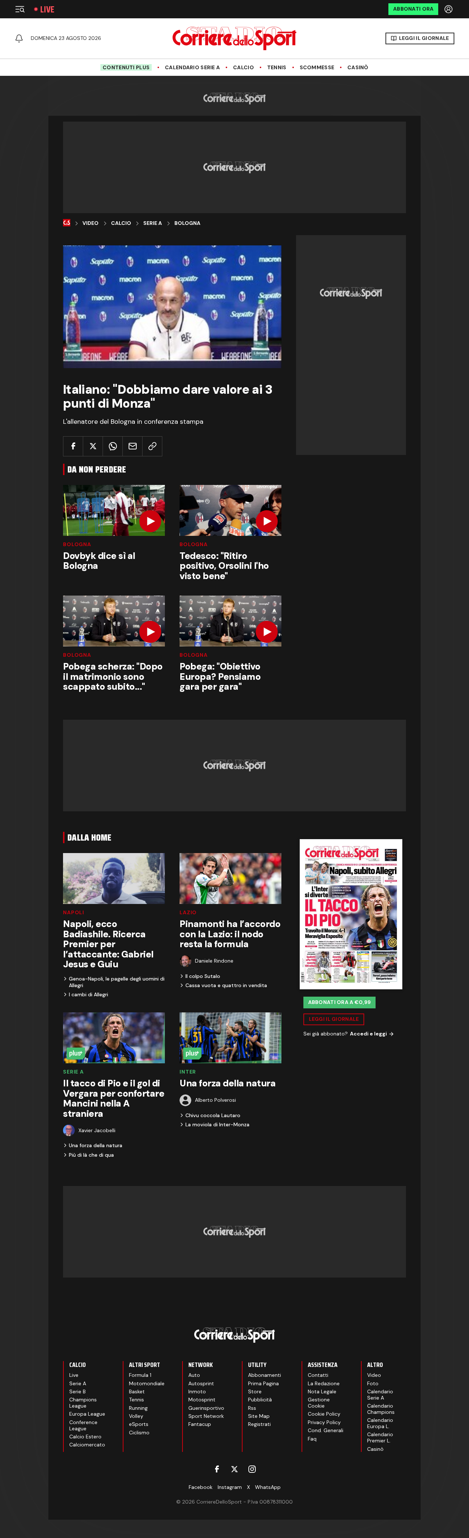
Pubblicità (260, 1399)
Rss (252, 1408)
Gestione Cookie (319, 1402)
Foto (372, 1383)
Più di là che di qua (91, 1155)
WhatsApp (268, 1487)
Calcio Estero (85, 1436)
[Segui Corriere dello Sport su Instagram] (252, 1469)
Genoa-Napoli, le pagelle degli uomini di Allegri (117, 982)
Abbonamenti (264, 1375)
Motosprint (201, 1399)
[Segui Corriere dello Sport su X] (234, 1469)
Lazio (188, 912)
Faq (312, 1438)
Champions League (83, 1402)
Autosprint (201, 1383)
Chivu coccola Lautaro (212, 1115)
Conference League (83, 1425)
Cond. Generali (325, 1430)
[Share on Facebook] (73, 446)
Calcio (243, 67)
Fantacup (199, 1424)
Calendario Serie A (192, 67)
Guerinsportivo (206, 1408)
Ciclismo (139, 1432)
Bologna (187, 223)
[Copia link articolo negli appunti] (152, 446)
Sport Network (206, 1416)
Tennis (277, 67)
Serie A (152, 223)
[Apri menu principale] (20, 9)
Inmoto (197, 1391)
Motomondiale (147, 1383)
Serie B (77, 1391)
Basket (137, 1391)
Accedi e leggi (368, 1034)
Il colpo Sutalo (202, 976)
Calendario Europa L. (380, 1423)
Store (255, 1391)
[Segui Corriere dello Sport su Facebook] (217, 1469)
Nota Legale (322, 1391)
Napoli (73, 912)
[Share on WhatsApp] (112, 446)
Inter (188, 1071)
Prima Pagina (263, 1383)
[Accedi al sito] (449, 9)
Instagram (230, 1487)
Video (90, 223)
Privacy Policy (324, 1422)
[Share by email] (132, 446)
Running (138, 1408)
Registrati (259, 1424)
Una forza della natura (95, 1145)
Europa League (87, 1414)
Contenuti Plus (126, 67)
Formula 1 (140, 1375)
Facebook (201, 1487)
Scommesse (317, 67)
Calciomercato (87, 1444)
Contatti (318, 1375)
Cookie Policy (324, 1414)
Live (47, 9)
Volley (136, 1416)
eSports (138, 1424)
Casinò (358, 67)
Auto (194, 1375)
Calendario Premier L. (380, 1437)
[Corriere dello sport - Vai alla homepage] (234, 38)
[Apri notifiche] (19, 38)
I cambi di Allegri (88, 994)
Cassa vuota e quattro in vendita (226, 985)
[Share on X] (93, 446)
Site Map (259, 1416)
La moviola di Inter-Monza (217, 1124)
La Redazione (324, 1383)
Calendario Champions (381, 1408)
